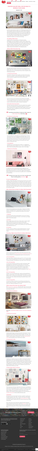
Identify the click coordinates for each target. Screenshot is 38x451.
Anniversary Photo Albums (4, 436)
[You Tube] (34, 449)
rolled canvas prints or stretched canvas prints (23, 253)
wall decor (23, 176)
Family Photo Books (3, 435)
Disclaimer (15, 449)
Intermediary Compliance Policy (20, 449)
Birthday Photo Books (3, 432)
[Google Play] (3, 424)
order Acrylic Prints (16, 113)
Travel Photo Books (3, 439)
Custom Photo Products (4, 431)
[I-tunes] (8, 424)
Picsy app (24, 403)
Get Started (31, 412)
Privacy (30, 449)
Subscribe (22, 436)
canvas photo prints (24, 398)
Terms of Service (26, 449)
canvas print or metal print (13, 286)
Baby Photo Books (3, 434)
